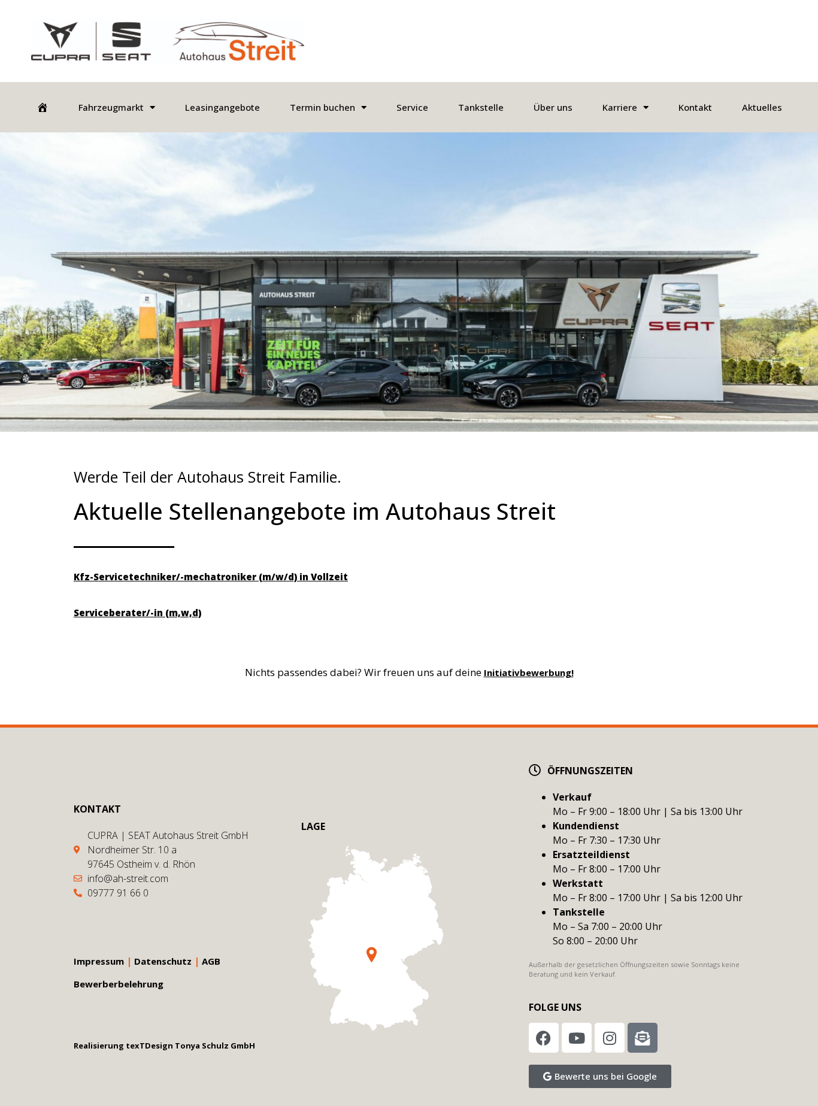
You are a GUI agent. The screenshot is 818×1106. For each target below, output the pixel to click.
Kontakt (695, 107)
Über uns (553, 107)
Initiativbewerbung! (529, 672)
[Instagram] (610, 1038)
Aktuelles (762, 107)
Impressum (99, 961)
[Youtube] (577, 1038)
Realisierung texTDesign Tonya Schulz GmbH (164, 1045)
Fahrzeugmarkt (111, 107)
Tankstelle (481, 107)
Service (412, 107)
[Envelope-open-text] (643, 1038)
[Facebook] (544, 1038)
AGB (211, 961)
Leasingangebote (222, 107)
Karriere (619, 107)
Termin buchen (322, 107)
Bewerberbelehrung (118, 984)
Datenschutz (163, 961)
